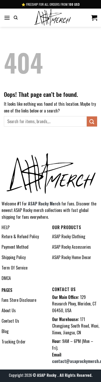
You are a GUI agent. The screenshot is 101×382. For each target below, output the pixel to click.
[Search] (16, 18)
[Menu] (7, 17)
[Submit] (92, 121)
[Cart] (94, 17)
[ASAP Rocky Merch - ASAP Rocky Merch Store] (52, 18)
